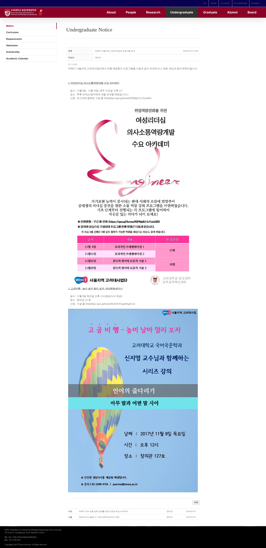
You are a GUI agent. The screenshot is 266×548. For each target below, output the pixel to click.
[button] (98, 57)
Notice (10, 25)
